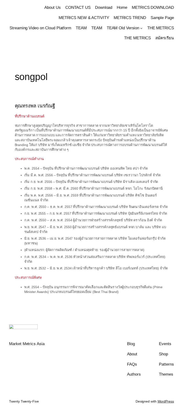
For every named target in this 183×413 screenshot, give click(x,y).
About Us (52, 7)
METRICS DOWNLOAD (153, 7)
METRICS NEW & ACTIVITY (84, 17)
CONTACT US (78, 7)
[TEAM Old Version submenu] (141, 28)
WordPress (166, 401)
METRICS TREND (130, 17)
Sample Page (162, 17)
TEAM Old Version (123, 28)
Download (103, 7)
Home (122, 7)
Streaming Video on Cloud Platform (40, 28)
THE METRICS (160, 28)
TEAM (81, 28)
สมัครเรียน (164, 38)
